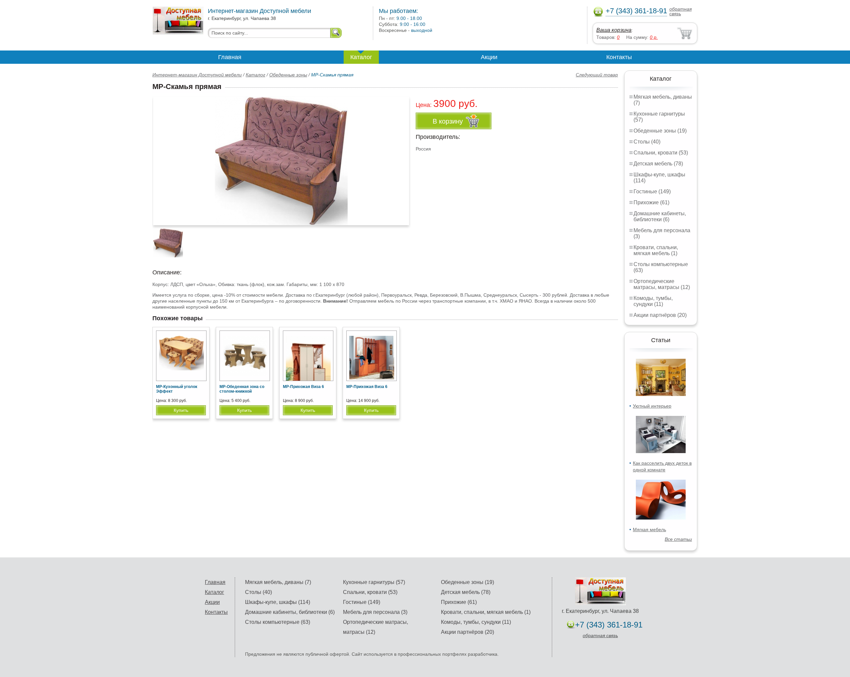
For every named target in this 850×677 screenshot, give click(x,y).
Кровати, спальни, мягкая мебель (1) (656, 250)
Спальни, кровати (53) (661, 152)
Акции (489, 57)
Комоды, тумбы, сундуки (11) (653, 301)
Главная (229, 57)
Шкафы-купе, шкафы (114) (277, 602)
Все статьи (678, 539)
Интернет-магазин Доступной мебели (197, 74)
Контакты (619, 57)
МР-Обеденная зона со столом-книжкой (241, 389)
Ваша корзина (614, 30)
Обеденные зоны (288, 74)
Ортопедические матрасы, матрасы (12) (662, 284)
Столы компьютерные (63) (277, 622)
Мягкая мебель (649, 529)
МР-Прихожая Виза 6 (303, 386)
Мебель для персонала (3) (375, 612)
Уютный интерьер (652, 406)
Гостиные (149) (652, 191)
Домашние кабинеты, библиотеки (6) (660, 216)
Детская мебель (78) (658, 163)
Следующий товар (597, 74)
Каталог (361, 57)
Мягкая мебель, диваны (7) (278, 582)
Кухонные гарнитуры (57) (374, 582)
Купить (181, 410)
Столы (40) (647, 142)
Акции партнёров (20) (660, 315)
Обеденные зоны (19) (660, 131)
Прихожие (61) (651, 202)
